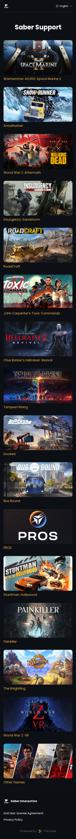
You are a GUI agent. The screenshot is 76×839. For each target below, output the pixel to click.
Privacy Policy (13, 820)
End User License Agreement (23, 813)
